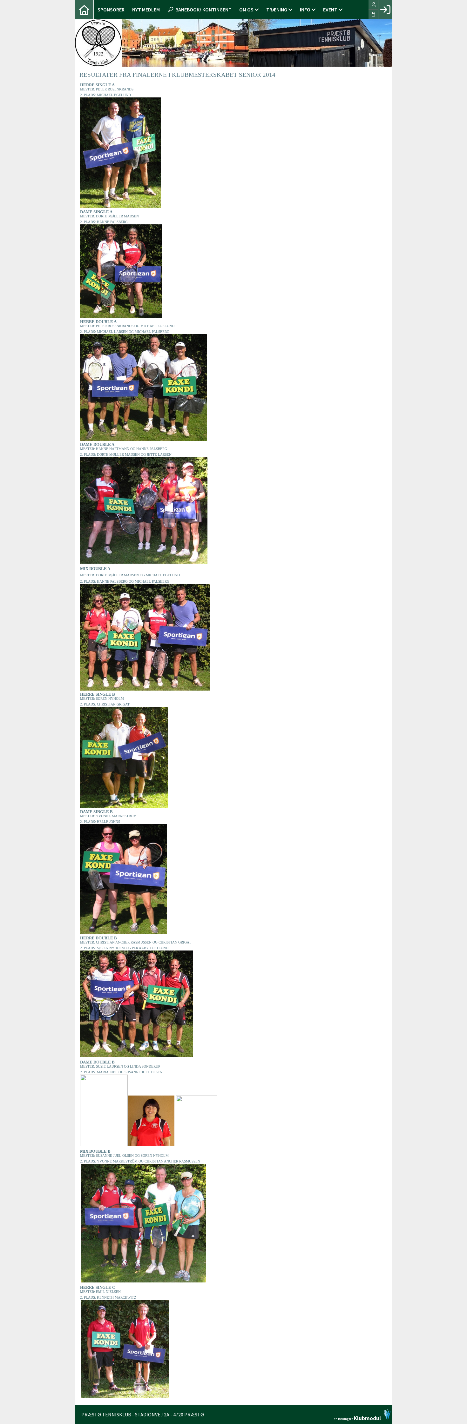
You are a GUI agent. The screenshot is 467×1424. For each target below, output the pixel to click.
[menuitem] (84, 9)
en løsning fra (357, 1418)
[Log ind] (385, 9)
